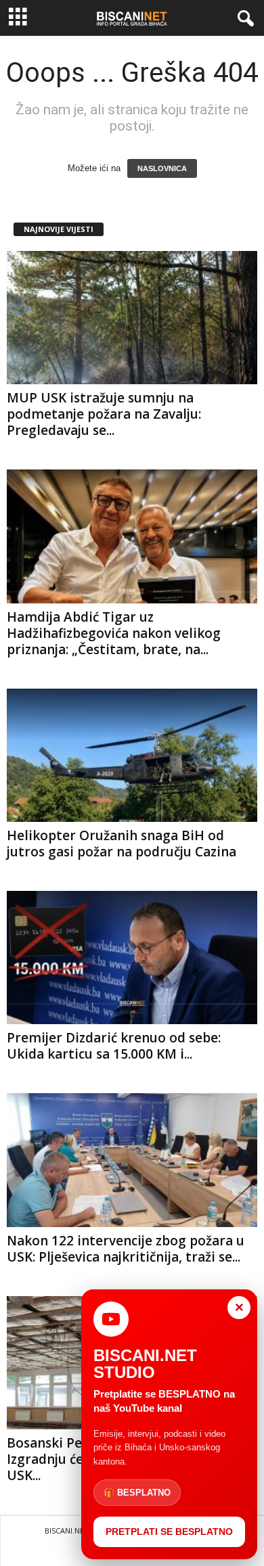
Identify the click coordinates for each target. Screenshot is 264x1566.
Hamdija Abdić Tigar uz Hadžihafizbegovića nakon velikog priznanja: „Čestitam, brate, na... (114, 633)
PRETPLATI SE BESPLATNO (169, 1531)
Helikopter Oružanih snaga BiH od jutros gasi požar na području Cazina (121, 843)
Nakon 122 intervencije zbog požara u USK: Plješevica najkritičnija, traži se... (125, 1249)
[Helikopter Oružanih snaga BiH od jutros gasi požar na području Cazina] (132, 755)
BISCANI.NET (67, 1530)
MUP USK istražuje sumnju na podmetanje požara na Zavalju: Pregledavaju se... (104, 414)
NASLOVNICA (162, 168)
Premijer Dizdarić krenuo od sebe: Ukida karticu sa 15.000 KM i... (114, 1046)
